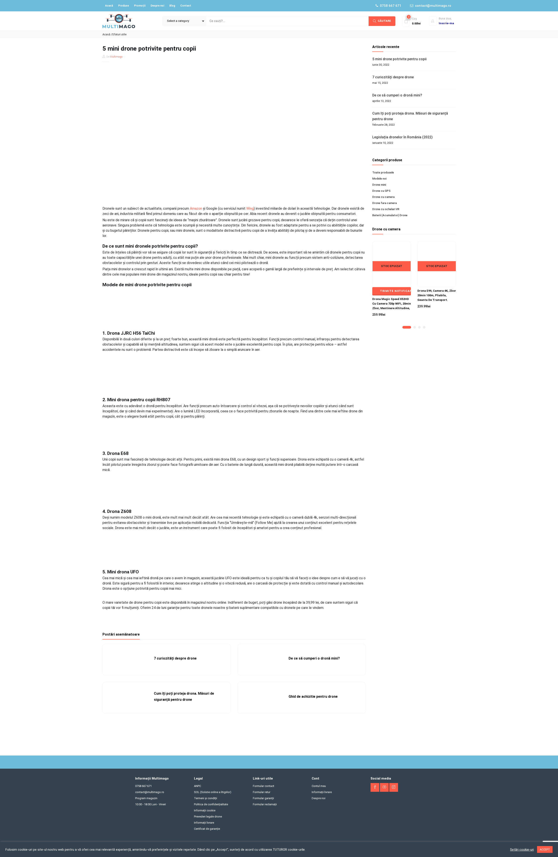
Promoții (139, 5)
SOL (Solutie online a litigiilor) (212, 792)
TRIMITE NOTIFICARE (395, 291)
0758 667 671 (390, 6)
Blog (172, 5)
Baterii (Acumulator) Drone (389, 215)
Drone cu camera (383, 197)
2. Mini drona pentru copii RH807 (136, 399)
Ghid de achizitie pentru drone (313, 696)
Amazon (196, 208)
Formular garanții (263, 798)
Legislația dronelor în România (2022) (402, 137)
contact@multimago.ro (433, 6)
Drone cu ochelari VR (385, 209)
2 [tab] (414, 327)
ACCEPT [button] (545, 849)
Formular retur (261, 792)
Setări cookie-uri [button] (522, 850)
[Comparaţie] (399, 276)
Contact (185, 5)
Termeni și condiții (205, 798)
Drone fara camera (384, 203)
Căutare (384, 20)
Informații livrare (204, 822)
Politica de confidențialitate (211, 804)
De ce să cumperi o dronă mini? (314, 658)
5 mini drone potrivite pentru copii (399, 59)
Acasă (109, 5)
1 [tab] (403, 327)
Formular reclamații (265, 804)
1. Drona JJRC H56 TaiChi (128, 333)
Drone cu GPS (381, 190)
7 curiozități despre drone (175, 658)
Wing (250, 208)
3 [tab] (419, 327)
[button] (184, 21)
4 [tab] (424, 327)
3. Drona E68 (115, 453)
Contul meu (319, 786)
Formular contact (263, 786)
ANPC (197, 786)
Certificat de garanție (207, 828)
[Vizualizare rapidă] (391, 276)
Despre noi (157, 5)
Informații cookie (204, 810)
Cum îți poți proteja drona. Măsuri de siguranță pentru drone (410, 116)
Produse (123, 5)
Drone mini (379, 184)
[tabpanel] (391, 282)
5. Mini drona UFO (120, 571)
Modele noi (379, 178)
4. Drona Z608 (116, 511)
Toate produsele (383, 172)
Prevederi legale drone (208, 816)
